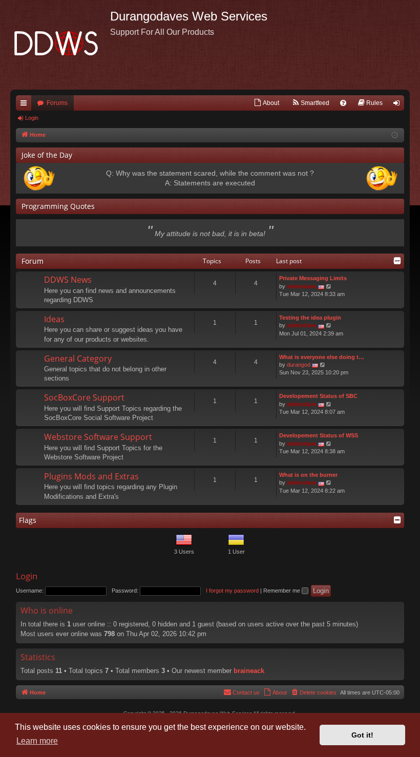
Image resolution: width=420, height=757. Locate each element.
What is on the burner (308, 475)
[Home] (60, 45)
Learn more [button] (37, 741)
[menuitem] (266, 103)
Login (31, 118)
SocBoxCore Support (84, 397)
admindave (302, 286)
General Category (78, 358)
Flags (27, 520)
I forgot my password (232, 590)
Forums (57, 103)
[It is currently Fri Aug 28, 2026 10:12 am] (394, 135)
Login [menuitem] (398, 105)
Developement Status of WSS (318, 435)
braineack (249, 671)
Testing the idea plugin (310, 317)
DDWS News (68, 279)
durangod (298, 365)
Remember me (282, 590)
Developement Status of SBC (318, 396)
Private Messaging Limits (313, 278)
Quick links (25, 105)
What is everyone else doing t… (321, 357)
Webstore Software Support (98, 437)
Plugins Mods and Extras (91, 476)
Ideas (54, 319)
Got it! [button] (362, 735)
